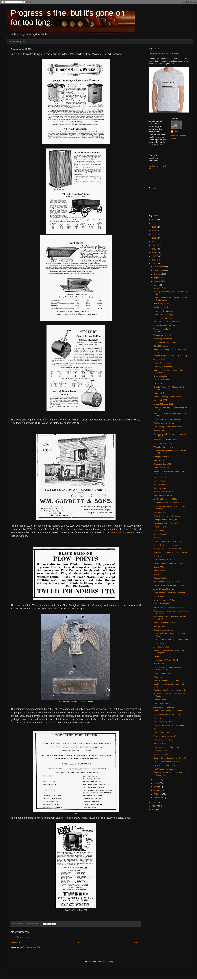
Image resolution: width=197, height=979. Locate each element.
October (157, 274)
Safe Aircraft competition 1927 (166, 680)
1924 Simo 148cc (160, 527)
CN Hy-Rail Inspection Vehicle (166, 545)
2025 (154, 223)
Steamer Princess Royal (163, 314)
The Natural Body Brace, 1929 (166, 523)
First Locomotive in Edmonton (166, 747)
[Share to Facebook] (52, 924)
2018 (154, 249)
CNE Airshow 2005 (161, 512)
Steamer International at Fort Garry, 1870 (171, 758)
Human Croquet (160, 488)
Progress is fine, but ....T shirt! (164, 53)
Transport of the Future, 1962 (166, 520)
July (156, 285)
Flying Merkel (159, 643)
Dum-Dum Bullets (160, 754)
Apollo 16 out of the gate (163, 589)
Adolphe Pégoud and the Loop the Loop (170, 355)
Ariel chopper (159, 460)
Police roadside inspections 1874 (167, 582)
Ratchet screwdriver (161, 307)
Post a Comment (21, 937)
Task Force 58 (159, 531)
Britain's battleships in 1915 (165, 492)
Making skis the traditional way (166, 322)
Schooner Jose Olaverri (163, 630)
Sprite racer (158, 718)
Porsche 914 (158, 664)
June (156, 779)
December (158, 267)
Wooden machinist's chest (164, 623)
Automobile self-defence (163, 707)
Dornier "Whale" (160, 534)
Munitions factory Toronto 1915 (166, 714)
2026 (154, 220)
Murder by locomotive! (162, 339)
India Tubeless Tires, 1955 (164, 342)
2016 (154, 256)
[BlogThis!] (47, 924)
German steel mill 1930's (163, 740)
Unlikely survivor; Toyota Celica (166, 516)
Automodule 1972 (160, 751)
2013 (154, 802)
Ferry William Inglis (161, 703)
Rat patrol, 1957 (160, 400)
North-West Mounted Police (165, 440)
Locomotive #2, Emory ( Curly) (166, 660)
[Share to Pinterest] (54, 924)
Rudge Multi (158, 596)
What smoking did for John (164, 423)
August (157, 281)
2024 (154, 227)
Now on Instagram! (17, 42)
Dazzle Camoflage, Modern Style (167, 396)
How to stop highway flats (164, 303)
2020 (154, 242)
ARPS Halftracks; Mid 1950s (165, 499)
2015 (154, 260)
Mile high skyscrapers (162, 318)
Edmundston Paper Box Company (167, 711)
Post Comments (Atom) (32, 947)
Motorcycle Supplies (161, 393)
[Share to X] (49, 924)
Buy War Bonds (159, 430)
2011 (154, 810)
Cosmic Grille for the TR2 (164, 325)
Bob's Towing (159, 677)
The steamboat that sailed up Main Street (171, 690)
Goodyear (157, 556)
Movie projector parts (162, 673)
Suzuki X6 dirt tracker (162, 363)
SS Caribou (158, 574)
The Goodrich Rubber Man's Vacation (169, 593)
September (159, 278)
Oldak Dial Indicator (161, 604)
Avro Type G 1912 (161, 647)
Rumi (155, 729)
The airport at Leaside (162, 732)
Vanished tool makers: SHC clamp (167, 541)
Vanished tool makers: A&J (164, 736)
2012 (154, 806)
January (157, 798)
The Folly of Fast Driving (163, 366)
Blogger (111, 961)
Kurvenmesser (159, 481)
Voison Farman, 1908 (162, 443)
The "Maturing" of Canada (164, 769)
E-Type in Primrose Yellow (164, 600)
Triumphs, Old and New (163, 447)
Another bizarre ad (161, 467)
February (158, 794)
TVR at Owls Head (161, 380)
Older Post (135, 942)
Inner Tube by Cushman (163, 311)
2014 (154, 263)
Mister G (177, 132)
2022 (154, 234)
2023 (154, 231)
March (157, 790)
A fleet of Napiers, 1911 (163, 404)
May (156, 783)
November (158, 270)
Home (76, 942)
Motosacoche (159, 571)
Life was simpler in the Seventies (167, 419)
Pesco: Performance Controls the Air (168, 585)
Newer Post (16, 942)
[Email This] (44, 924)
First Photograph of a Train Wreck (167, 427)
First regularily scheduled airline (166, 762)
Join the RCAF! (159, 359)
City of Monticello (160, 346)
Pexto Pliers (158, 383)
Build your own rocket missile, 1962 (168, 607)
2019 (154, 245)
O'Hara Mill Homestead (122, 532)
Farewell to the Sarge (162, 495)
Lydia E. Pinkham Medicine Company (169, 563)
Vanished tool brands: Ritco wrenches (169, 725)
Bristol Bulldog (159, 626)
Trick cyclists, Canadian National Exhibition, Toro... (167, 668)
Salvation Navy (159, 743)
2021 (154, 238)
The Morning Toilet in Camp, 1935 (167, 503)
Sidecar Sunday (160, 376)
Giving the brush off (161, 457)
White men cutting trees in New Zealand (170, 552)
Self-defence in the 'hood (164, 560)
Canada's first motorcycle (164, 765)
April (156, 787)
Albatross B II (159, 288)
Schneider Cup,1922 (162, 464)
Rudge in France (160, 477)
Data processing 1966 (162, 721)
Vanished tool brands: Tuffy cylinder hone (170, 639)
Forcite (156, 656)
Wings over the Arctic (162, 335)
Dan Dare (157, 538)
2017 (154, 253)
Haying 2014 (158, 567)
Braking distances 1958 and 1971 (167, 549)
